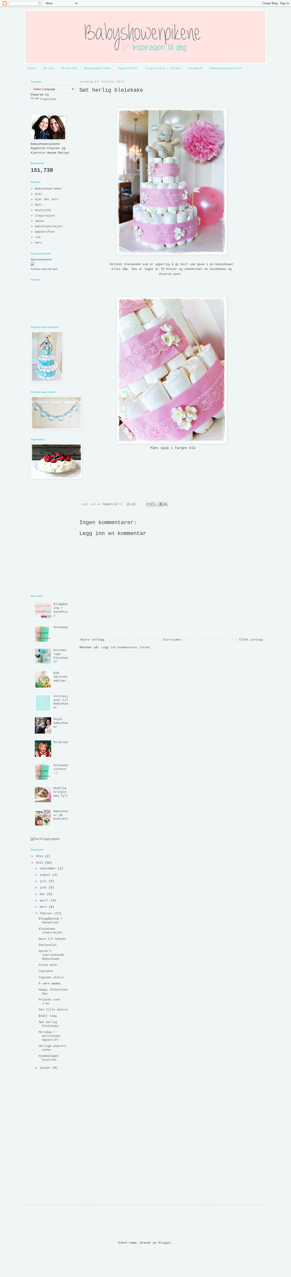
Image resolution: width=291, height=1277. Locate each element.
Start (31, 68)
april (45, 900)
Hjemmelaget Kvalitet (49, 1058)
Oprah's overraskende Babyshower (51, 955)
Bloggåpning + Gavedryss (60, 609)
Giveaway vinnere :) (60, 769)
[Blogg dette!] (152, 504)
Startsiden (172, 639)
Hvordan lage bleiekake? (60, 655)
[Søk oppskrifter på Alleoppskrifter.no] (45, 839)
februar (47, 913)
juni (44, 887)
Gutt (38, 205)
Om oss (48, 68)
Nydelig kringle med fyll (60, 792)
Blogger (164, 1243)
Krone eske (48, 965)
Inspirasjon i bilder (163, 68)
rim (37, 237)
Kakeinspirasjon (48, 226)
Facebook (195, 68)
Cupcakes (46, 971)
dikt (38, 194)
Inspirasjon (45, 215)
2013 (40, 863)
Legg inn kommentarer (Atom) (125, 647)
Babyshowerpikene (41, 259)
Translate (48, 99)
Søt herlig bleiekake (48, 1024)
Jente (39, 221)
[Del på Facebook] (161, 504)
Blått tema (48, 1016)
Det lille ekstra (53, 1009)
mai (43, 894)
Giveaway (60, 627)
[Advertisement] (162, 666)
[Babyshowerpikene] (32, 264)
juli (44, 881)
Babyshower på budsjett (60, 815)
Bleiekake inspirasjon (50, 930)
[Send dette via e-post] (148, 504)
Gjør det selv (46, 199)
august (46, 875)
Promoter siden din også (44, 269)
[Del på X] (157, 504)
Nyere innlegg (92, 639)
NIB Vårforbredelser (60, 677)
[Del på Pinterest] (165, 504)
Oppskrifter (128, 68)
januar (46, 1068)
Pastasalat (48, 945)
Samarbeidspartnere (226, 68)
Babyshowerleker (97, 68)
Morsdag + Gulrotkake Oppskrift (49, 1036)
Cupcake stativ (51, 977)
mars (44, 907)
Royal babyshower (60, 723)
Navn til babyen (52, 939)
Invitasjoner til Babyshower (60, 701)
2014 (40, 856)
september (49, 868)
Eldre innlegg (251, 639)
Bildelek (60, 742)
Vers (38, 242)
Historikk (69, 68)
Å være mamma (49, 983)
